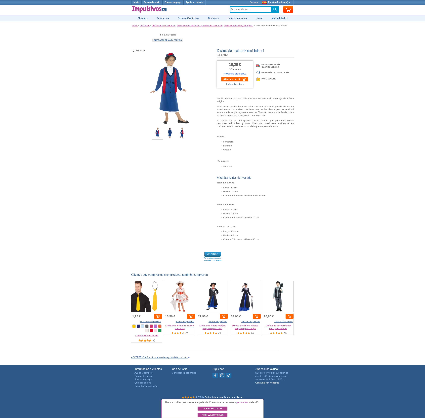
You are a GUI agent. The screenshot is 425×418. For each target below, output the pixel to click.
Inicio (136, 2)
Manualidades (280, 18)
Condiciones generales (184, 372)
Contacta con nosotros (267, 382)
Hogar (259, 18)
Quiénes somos (142, 382)
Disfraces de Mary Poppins (168, 40)
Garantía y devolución (146, 386)
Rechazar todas (212, 415)
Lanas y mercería (237, 18)
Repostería (163, 18)
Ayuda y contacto (194, 2)
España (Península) (278, 2)
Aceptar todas (212, 408)
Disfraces (213, 18)
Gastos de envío (152, 2)
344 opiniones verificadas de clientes (224, 397)
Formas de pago (173, 2)
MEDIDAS (212, 254)
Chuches (142, 18)
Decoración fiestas (188, 18)
